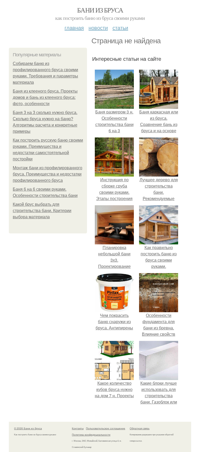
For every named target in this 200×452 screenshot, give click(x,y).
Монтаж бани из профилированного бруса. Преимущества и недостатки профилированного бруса (47, 174)
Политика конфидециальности (91, 434)
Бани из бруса (100, 9)
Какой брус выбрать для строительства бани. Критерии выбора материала (42, 210)
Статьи (120, 27)
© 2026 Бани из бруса (28, 428)
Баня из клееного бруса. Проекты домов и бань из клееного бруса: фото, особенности (45, 97)
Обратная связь (139, 428)
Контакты (78, 428)
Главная (74, 27)
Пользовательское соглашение (105, 428)
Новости (98, 27)
